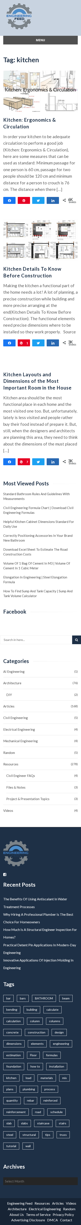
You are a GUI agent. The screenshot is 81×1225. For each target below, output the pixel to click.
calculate (52, 1009)
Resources (10, 764)
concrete (12, 1032)
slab (9, 1123)
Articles (8, 706)
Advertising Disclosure (28, 1220)
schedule (56, 1112)
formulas (52, 1055)
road (38, 1112)
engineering (61, 1043)
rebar (30, 1100)
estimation (13, 1055)
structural (29, 1135)
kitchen (11, 1078)
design (59, 1032)
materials (47, 1078)
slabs (24, 1123)
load (28, 1078)
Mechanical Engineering (20, 741)
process (49, 1089)
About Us (17, 1214)
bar (8, 998)
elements (37, 1043)
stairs (62, 1123)
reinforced (50, 1100)
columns (54, 1021)
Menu (40, 40)
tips (47, 1135)
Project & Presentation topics (27, 799)
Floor (33, 1055)
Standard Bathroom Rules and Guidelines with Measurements (36, 496)
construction (36, 1032)
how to (35, 1066)
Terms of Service (38, 1214)
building (32, 1009)
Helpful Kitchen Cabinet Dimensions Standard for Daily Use (38, 524)
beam (66, 998)
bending (11, 1009)
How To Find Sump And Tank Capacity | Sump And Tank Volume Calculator (38, 593)
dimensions (14, 1043)
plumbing (29, 1089)
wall (28, 1146)
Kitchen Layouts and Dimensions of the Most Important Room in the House (37, 381)
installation (56, 1066)
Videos (8, 810)
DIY (9, 695)
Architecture (12, 683)
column (35, 1021)
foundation (13, 1066)
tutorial (11, 1146)
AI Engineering (14, 671)
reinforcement (16, 1112)
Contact (66, 1220)
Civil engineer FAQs (20, 776)
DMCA (52, 1220)
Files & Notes (15, 787)
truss (63, 1135)
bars (23, 998)
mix (64, 1078)
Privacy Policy (63, 1214)
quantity (12, 1100)
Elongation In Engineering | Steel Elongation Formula (35, 579)
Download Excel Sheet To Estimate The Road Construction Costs (35, 551)
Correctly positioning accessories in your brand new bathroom (38, 538)
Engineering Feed (19, 1203)
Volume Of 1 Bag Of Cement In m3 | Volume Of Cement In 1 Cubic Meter (36, 565)
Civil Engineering (15, 718)
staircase (43, 1123)
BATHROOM (44, 998)
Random (9, 753)
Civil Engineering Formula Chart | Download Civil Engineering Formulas (38, 510)
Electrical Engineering (19, 729)
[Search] (76, 639)
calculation (13, 1021)
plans (9, 1089)
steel (9, 1135)
